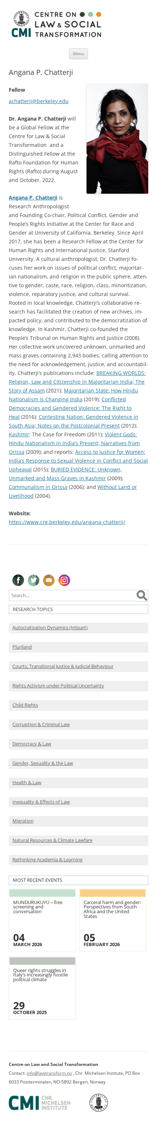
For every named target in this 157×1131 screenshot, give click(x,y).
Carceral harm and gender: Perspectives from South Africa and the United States (112, 909)
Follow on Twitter (33, 580)
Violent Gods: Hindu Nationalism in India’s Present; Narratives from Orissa (74, 443)
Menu (78, 53)
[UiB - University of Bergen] (107, 1110)
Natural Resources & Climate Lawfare (52, 840)
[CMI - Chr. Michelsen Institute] (48, 1110)
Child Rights (25, 705)
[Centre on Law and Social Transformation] (56, 36)
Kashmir (19, 434)
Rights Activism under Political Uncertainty (58, 686)
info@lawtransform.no (49, 1073)
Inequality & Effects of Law (41, 802)
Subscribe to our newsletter (49, 580)
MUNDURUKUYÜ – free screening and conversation (37, 907)
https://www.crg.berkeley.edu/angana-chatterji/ (67, 522)
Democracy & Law (31, 744)
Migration (23, 821)
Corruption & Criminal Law (41, 724)
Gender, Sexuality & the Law (42, 763)
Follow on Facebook (18, 580)
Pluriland (22, 647)
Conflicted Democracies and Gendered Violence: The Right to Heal (70, 408)
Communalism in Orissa (38, 486)
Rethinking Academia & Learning (47, 860)
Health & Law (26, 782)
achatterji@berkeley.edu (39, 101)
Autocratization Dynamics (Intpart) (50, 628)
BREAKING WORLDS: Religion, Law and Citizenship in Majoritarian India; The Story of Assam (77, 381)
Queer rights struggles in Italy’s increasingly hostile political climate (40, 975)
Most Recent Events (37, 880)
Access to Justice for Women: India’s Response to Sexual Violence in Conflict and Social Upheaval (78, 460)
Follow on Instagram (64, 580)
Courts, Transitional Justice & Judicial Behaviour (63, 666)
